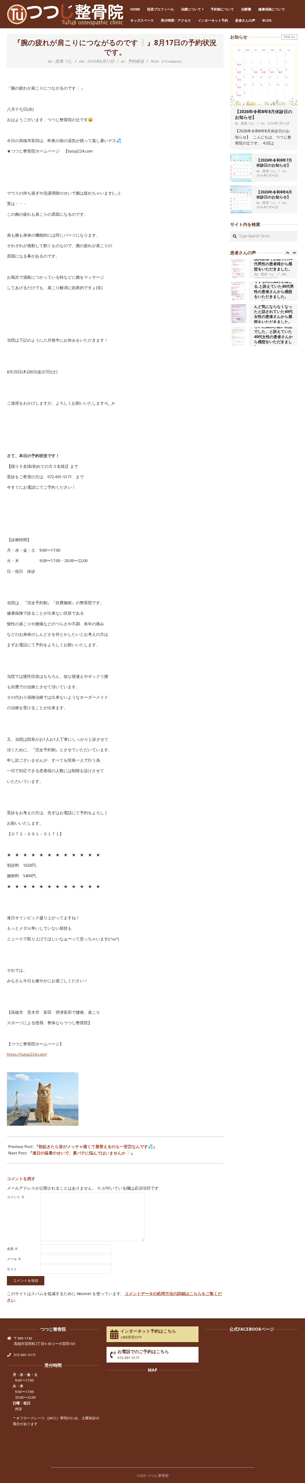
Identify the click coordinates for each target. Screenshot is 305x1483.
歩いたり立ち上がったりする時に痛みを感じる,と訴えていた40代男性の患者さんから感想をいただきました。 (274, 286)
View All (289, 37)
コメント (16, 1197)
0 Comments (172, 61)
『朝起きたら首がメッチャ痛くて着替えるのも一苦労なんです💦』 (96, 1146)
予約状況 (136, 61)
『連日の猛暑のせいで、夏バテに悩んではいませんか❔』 (81, 1153)
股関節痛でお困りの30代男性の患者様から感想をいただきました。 (273, 264)
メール (14, 1259)
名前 (12, 1249)
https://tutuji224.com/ (27, 1054)
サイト (12, 1269)
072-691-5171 (25, 1355)
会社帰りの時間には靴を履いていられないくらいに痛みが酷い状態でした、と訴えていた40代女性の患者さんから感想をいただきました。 (273, 331)
